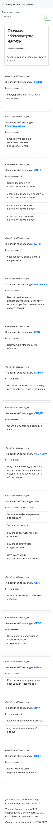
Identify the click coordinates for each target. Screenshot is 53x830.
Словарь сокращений (18, 4)
